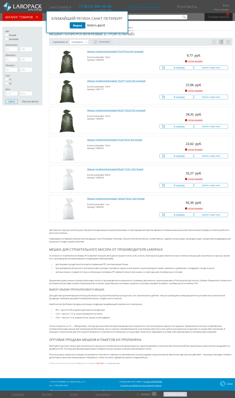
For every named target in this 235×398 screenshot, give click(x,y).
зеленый (13, 39)
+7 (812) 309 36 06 (94, 6)
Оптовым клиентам (218, 16)
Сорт (7, 75)
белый (12, 35)
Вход (226, 5)
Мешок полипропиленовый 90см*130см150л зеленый (116, 110)
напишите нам (114, 363)
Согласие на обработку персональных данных (140, 385)
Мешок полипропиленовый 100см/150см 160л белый (116, 198)
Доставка (47, 394)
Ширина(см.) (11, 45)
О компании (17, 394)
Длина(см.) (10, 55)
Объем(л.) (10, 65)
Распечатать (104, 41)
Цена (7, 89)
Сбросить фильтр (30, 101)
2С (10, 83)
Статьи (230, 383)
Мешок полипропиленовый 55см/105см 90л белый (114, 139)
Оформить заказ (175, 394)
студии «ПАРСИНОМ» (153, 381)
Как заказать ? (103, 394)
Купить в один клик (211, 67)
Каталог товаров (19, 17)
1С (10, 79)
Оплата (74, 394)
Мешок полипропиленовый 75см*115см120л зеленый (116, 81)
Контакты (187, 6)
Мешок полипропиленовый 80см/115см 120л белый (115, 169)
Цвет (7, 31)
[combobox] (79, 42)
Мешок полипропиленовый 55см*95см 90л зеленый (115, 51)
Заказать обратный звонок (144, 7)
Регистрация (221, 9)
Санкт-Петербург (60, 7)
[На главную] (22, 7)
